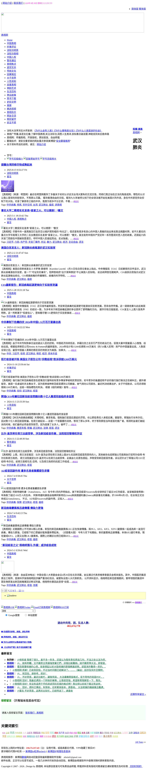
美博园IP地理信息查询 (59, 751)
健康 (56, 733)
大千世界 (11, 78)
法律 (45, 428)
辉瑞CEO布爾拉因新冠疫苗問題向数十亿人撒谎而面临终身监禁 (37, 396)
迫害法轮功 (84, 736)
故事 (83, 733)
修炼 (19, 205)
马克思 (115, 736)
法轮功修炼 (12, 50)
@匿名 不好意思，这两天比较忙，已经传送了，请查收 (45, 691)
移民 (38, 353)
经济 (65, 242)
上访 (7, 733)
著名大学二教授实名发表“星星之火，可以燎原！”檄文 (32, 210)
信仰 (19, 391)
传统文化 (11, 71)
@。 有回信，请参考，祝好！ (32, 673)
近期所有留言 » (138, 694)
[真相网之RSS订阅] (60, 607)
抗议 (43, 242)
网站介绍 (7, 3)
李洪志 (106, 733)
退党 (92, 736)
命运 (71, 733)
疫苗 (35, 391)
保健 (19, 502)
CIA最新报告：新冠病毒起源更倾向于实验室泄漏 (29, 285)
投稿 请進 (138, 129)
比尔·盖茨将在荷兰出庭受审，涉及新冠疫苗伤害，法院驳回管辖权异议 (41, 433)
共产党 (23, 242)
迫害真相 (11, 84)
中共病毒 (11, 205)
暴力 (49, 242)
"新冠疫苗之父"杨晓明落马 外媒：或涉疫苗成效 (28, 545)
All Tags (139, 742)
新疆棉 (96, 733)
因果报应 (11, 74)
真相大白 (31, 736)
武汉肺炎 (43, 205)
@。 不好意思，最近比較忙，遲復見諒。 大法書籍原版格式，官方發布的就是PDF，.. (60, 677)
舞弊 (41, 736)
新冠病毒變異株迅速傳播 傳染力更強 (22, 508)
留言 (9, 176)
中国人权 (11, 57)
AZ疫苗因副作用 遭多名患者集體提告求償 (25, 470)
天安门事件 (34, 242)
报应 (79, 733)
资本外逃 (52, 353)
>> (23, 590)
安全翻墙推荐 (63, 141)
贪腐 (35, 585)
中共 (9, 353)
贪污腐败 (60, 736)
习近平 (10, 242)
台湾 (35, 205)
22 (20, 590)
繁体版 (142, 9)
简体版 (134, 9)
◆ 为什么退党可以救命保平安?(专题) (16, 642)
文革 (87, 733)
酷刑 (101, 736)
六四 (17, 242)
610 (3, 733)
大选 (75, 733)
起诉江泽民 (69, 736)
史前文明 (11, 102)
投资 (22, 353)
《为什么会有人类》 (44, 130)
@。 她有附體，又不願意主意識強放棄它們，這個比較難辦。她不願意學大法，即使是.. (61, 663)
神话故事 (11, 95)
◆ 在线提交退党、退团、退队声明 (15, 632)
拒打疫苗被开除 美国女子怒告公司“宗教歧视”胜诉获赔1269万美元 (39, 359)
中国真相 (11, 43)
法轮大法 (11, 736)
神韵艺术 (11, 88)
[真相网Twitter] (23, 607)
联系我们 (18, 3)
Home (9, 40)
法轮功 (136, 733)
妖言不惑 (11, 122)
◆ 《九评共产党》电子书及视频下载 (16, 647)
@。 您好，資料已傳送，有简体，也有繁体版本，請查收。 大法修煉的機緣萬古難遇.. (60, 687)
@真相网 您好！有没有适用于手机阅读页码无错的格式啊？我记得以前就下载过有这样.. (57, 684)
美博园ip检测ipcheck (35, 751)
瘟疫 (51, 205)
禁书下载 (11, 98)
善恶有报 (21, 428)
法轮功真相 (12, 53)
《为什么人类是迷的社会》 (89, 130)
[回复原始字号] (32, 159)
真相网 (136, 132)
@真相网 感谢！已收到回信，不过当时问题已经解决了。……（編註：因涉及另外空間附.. (58, 670)
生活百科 (11, 91)
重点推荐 (107, 736)
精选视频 (11, 109)
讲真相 (58, 205)
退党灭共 (11, 67)
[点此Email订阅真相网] (40, 607)
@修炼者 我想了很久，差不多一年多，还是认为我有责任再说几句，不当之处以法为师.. (61, 660)
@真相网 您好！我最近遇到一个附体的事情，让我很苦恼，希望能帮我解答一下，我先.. (57, 680)
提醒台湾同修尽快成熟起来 (16, 164)
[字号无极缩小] (15, 159)
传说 (43, 733)
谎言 (81, 242)
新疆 (92, 733)
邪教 (96, 736)
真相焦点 (11, 64)
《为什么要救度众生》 (65, 130)
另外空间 (27, 205)
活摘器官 (19, 736)
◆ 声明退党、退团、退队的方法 (14, 637)
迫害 (76, 736)
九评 (24, 733)
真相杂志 (11, 112)
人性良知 (11, 81)
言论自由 (73, 242)
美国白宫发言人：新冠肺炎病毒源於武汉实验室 (28, 247)
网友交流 (11, 115)
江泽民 (125, 733)
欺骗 (29, 428)
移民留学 (11, 119)
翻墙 (24, 757)
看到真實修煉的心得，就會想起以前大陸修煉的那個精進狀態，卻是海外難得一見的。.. (61, 666)
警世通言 (11, 60)
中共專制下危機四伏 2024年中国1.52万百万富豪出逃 (31, 322)
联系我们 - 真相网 (34, 713)
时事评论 (11, 47)
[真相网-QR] (7, 607)
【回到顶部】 (136, 766)
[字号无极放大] (48, 159)
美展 (9, 105)
